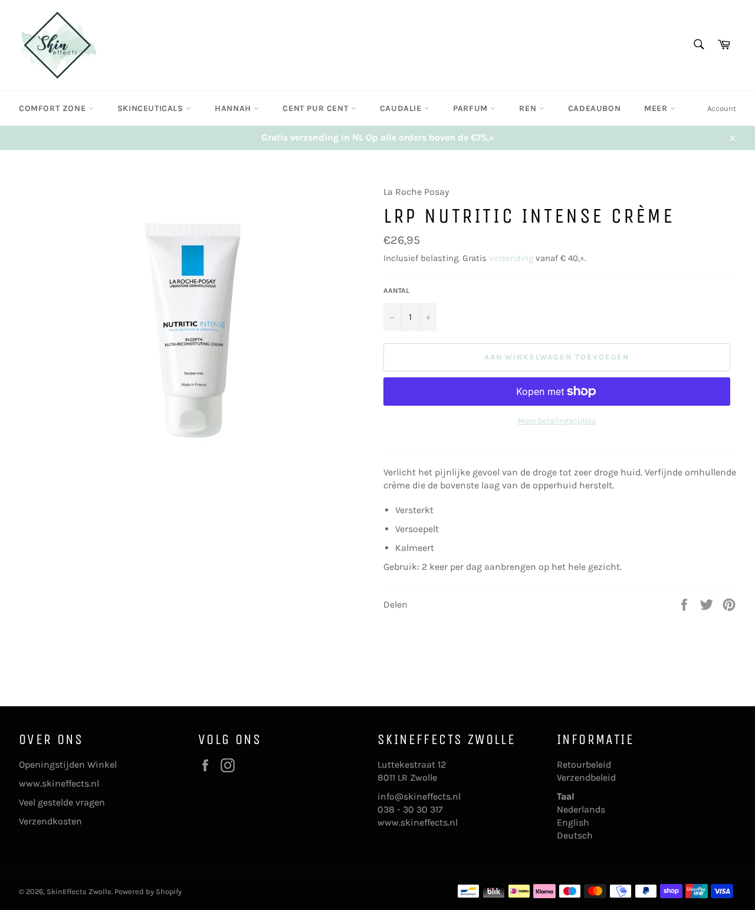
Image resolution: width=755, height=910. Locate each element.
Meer (657, 108)
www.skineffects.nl (59, 783)
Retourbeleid (584, 764)
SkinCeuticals (151, 108)
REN (529, 108)
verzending (511, 258)
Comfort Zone (53, 108)
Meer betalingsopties (557, 421)
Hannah (234, 108)
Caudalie (402, 108)
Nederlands (581, 809)
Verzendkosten (50, 821)
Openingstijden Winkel (68, 764)
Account (721, 108)
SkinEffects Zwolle (79, 891)
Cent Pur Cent (316, 108)
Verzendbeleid (586, 777)
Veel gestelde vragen (62, 802)
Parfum (471, 108)
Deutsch (575, 835)
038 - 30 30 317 (410, 809)
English (573, 822)
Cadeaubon (594, 108)
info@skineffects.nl (419, 796)
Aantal (396, 290)
